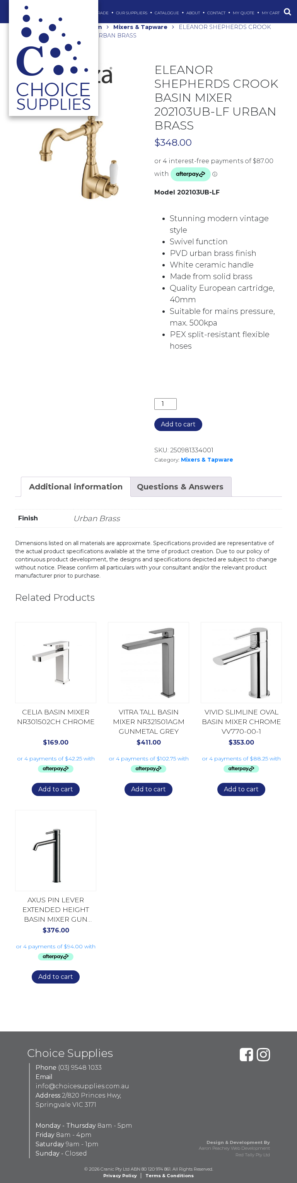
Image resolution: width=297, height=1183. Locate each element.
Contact (217, 12)
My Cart (271, 12)
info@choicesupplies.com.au (82, 1086)
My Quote (244, 12)
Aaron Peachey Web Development (234, 1148)
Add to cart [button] (55, 789)
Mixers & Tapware (140, 27)
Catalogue (167, 12)
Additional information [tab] (76, 486)
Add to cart (178, 424)
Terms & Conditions (169, 1175)
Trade (103, 12)
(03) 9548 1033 (80, 1067)
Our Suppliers (132, 12)
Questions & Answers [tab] (180, 486)
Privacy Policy (120, 1175)
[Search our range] (287, 11)
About (193, 12)
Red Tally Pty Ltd (253, 1154)
